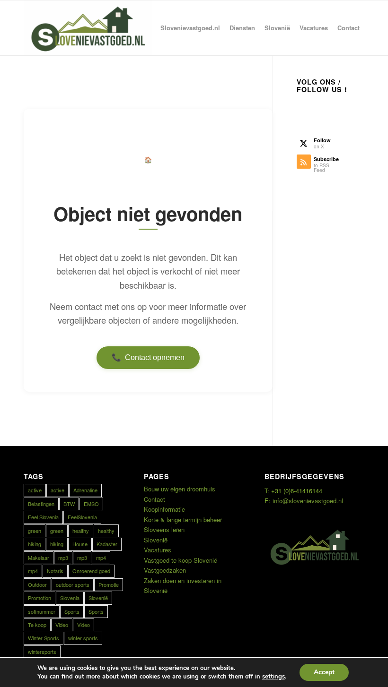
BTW (69, 503)
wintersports (42, 651)
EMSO (91, 503)
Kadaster (107, 544)
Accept (324, 672)
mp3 (63, 557)
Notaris (55, 571)
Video (61, 624)
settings (273, 676)
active (35, 490)
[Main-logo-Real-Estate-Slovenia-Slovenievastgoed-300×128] (88, 27)
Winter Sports (43, 638)
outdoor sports (72, 584)
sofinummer (41, 611)
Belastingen (41, 503)
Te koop (37, 624)
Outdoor (37, 584)
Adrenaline (85, 490)
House (80, 544)
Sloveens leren (164, 529)
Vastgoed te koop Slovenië (180, 560)
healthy (80, 530)
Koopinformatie (164, 509)
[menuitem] (190, 27)
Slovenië (98, 597)
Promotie (108, 584)
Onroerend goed (91, 571)
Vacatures (157, 549)
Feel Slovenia (43, 517)
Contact (154, 499)
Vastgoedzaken (165, 570)
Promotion (39, 597)
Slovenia (69, 597)
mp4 (101, 557)
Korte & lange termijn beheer (183, 519)
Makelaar (38, 557)
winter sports (83, 638)
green (34, 530)
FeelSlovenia (82, 517)
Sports (71, 611)
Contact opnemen (148, 357)
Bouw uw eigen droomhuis (179, 488)
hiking (34, 544)
